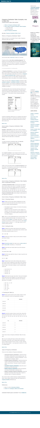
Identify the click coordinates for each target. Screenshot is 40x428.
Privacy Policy (24, 412)
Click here (12, 57)
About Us (19, 412)
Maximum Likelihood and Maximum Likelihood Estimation (34, 134)
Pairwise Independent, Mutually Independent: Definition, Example (34, 145)
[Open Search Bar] (37, 1)
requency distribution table (10, 75)
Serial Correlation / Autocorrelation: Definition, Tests (34, 157)
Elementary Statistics (15, 387)
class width (7, 244)
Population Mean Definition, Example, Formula (34, 149)
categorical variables (15, 80)
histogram (25, 73)
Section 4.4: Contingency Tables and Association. (14, 388)
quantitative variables (15, 82)
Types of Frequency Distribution (11, 30)
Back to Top (4, 123)
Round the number (9, 243)
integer (10, 219)
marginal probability (6, 379)
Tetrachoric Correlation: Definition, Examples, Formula (35, 126)
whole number (23, 243)
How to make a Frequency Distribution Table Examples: (15, 26)
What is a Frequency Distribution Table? (12, 25)
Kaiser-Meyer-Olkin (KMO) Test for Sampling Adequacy (34, 118)
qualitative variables (6, 82)
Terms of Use (28, 412)
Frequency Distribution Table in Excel (13, 33)
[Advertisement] (20, 10)
